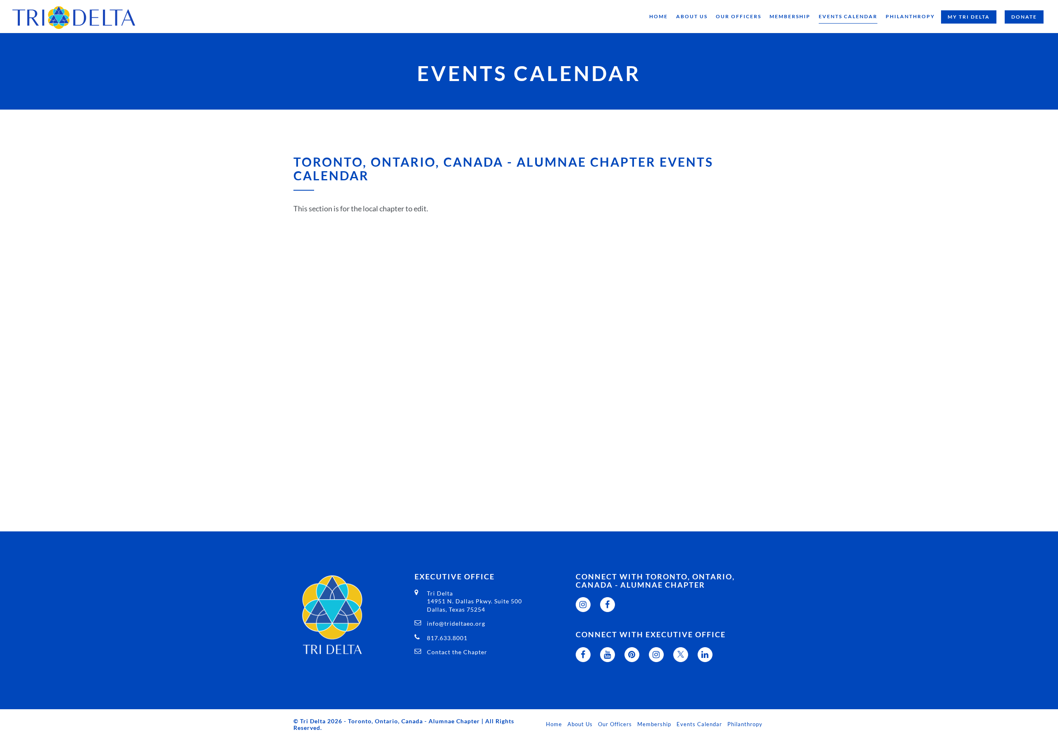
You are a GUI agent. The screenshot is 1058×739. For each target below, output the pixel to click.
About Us (692, 16)
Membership (790, 16)
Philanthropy (910, 16)
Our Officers (738, 16)
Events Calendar (848, 16)
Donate (1024, 17)
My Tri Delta (969, 17)
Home (658, 16)
